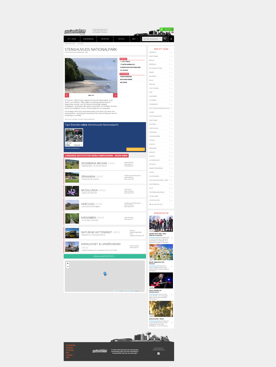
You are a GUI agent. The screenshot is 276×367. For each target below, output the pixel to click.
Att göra (72, 39)
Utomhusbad (153, 196)
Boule (151, 80)
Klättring (152, 124)
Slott (151, 188)
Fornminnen (153, 104)
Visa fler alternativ (134, 149)
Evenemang (88, 39)
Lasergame (153, 132)
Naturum (152, 164)
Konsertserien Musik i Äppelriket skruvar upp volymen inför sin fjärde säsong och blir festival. (159, 268)
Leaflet (116, 291)
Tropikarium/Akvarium (156, 192)
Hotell (121, 39)
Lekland (152, 140)
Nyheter (105, 39)
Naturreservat (154, 160)
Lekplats (152, 144)
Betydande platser (155, 68)
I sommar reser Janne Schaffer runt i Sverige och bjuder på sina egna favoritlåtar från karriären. (158, 296)
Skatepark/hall (154, 184)
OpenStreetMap (129, 291)
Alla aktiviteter (156, 204)
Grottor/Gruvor (155, 116)
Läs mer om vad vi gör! (129, 353)
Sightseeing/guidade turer (158, 180)
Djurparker (153, 96)
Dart (151, 92)
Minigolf (152, 152)
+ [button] (67, 263)
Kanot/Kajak (153, 120)
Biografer (152, 76)
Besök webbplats (128, 64)
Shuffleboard (154, 176)
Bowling (152, 84)
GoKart (151, 112)
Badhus (151, 60)
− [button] (67, 266)
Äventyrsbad (153, 56)
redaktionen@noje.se (159, 350)
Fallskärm (152, 100)
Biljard (151, 72)
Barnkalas (152, 64)
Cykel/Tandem (154, 88)
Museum (152, 156)
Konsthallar (153, 128)
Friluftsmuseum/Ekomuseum (159, 108)
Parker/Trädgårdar (156, 168)
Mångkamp (152, 148)
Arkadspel (152, 52)
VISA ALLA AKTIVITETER (104, 256)
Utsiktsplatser (154, 200)
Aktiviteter (80, 43)
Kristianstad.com (70, 43)
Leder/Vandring (154, 136)
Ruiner (151, 172)
